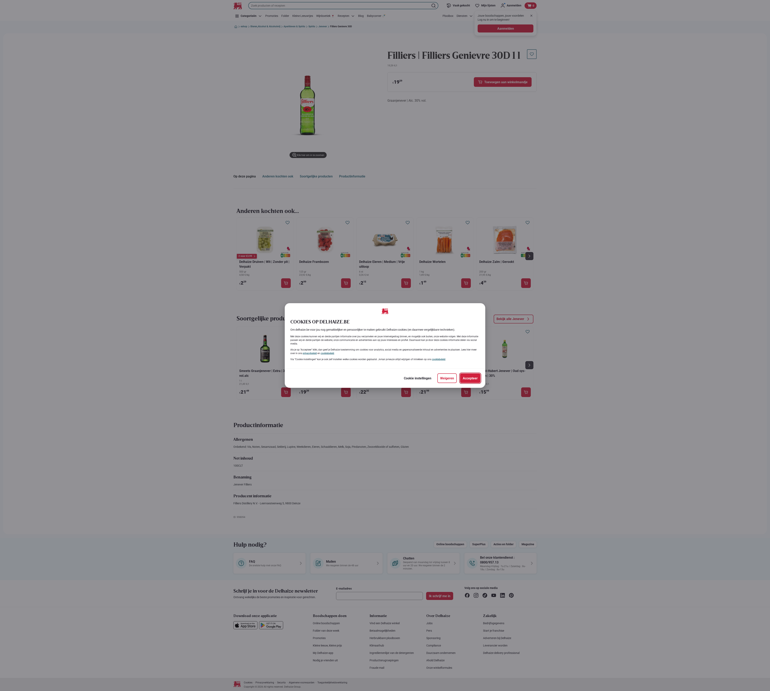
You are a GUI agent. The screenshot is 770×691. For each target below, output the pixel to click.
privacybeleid (310, 353)
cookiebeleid (327, 353)
